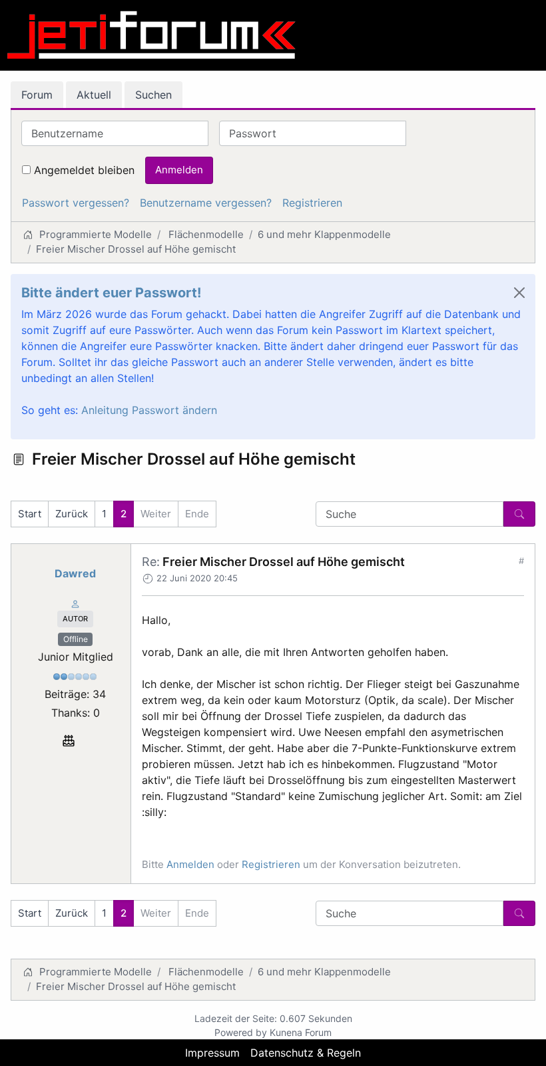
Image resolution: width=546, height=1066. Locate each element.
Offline (75, 639)
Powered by (240, 1032)
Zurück (71, 513)
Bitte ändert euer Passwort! (111, 293)
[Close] (519, 292)
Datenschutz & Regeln (305, 1052)
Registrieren (312, 202)
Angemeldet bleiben (84, 170)
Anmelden (179, 169)
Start (29, 513)
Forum (37, 94)
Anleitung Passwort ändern (149, 410)
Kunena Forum (301, 1032)
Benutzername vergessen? (206, 202)
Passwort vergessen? (75, 202)
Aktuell (94, 94)
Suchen (153, 94)
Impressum (212, 1052)
